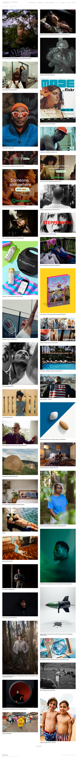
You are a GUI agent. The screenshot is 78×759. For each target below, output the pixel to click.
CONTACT (74, 2)
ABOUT (68, 2)
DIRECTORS (40, 2)
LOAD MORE (39, 746)
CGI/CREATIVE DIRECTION (49, 2)
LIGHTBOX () (63, 2)
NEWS (57, 2)
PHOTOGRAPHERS (32, 2)
